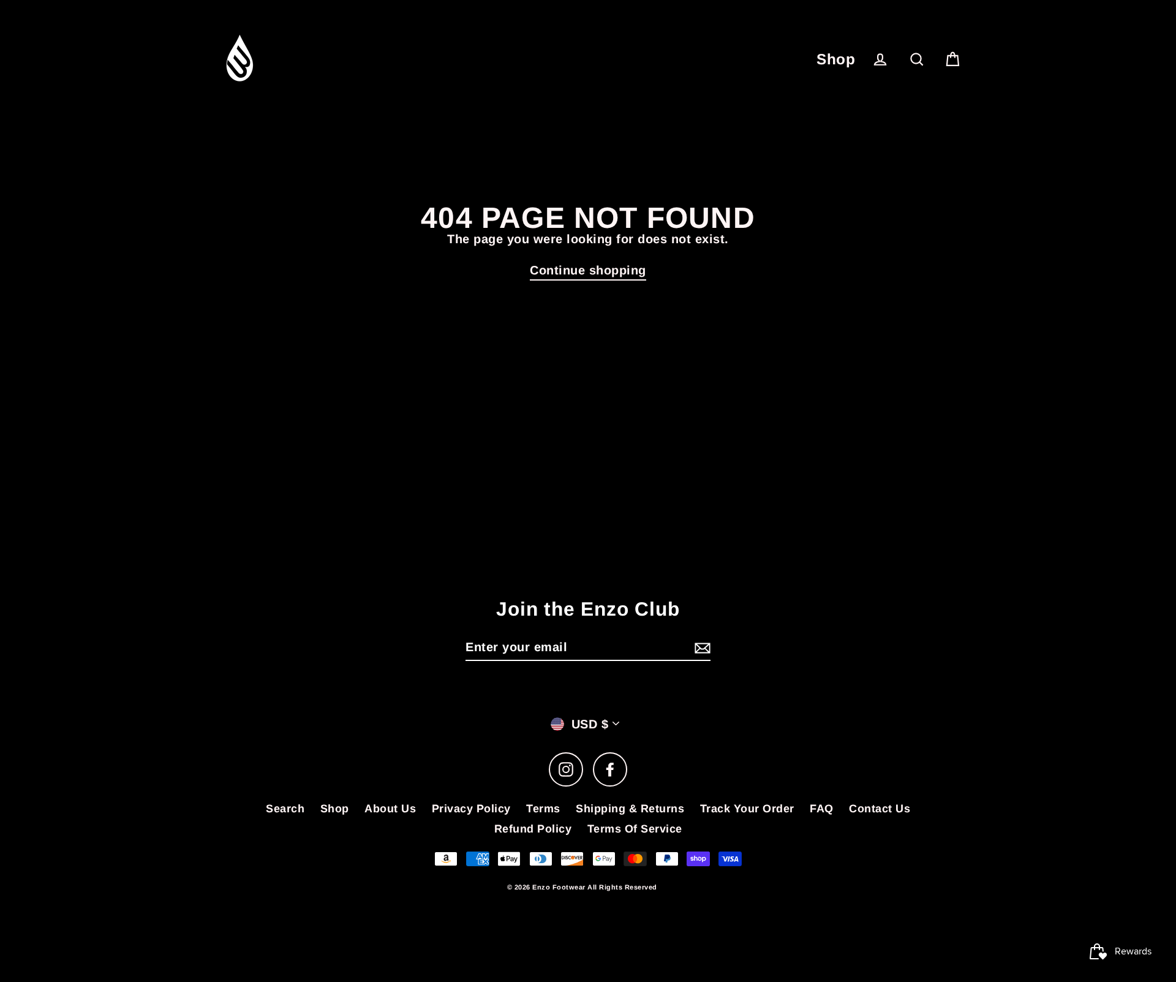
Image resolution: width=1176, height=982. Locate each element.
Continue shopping (588, 270)
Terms (543, 809)
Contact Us (879, 809)
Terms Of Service (634, 829)
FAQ (822, 809)
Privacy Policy (471, 809)
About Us (390, 809)
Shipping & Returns (630, 809)
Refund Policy (533, 829)
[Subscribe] (700, 647)
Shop (835, 59)
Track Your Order (747, 809)
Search (285, 809)
